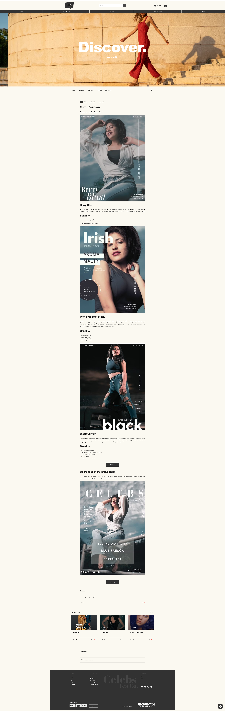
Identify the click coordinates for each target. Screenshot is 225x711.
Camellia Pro (108, 90)
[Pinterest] (151, 687)
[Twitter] (148, 687)
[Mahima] (112, 622)
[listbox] (93, 706)
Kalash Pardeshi (136, 633)
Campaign (81, 90)
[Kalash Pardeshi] (141, 622)
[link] (165, 5)
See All (152, 612)
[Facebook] (142, 687)
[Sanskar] (84, 622)
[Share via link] (94, 597)
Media (73, 90)
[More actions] (144, 102)
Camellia (99, 90)
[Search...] (124, 5)
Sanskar (76, 633)
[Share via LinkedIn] (89, 597)
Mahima (105, 633)
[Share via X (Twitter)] (85, 597)
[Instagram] (145, 687)
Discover (90, 90)
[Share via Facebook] (81, 597)
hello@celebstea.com (146, 679)
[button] (66, 11)
